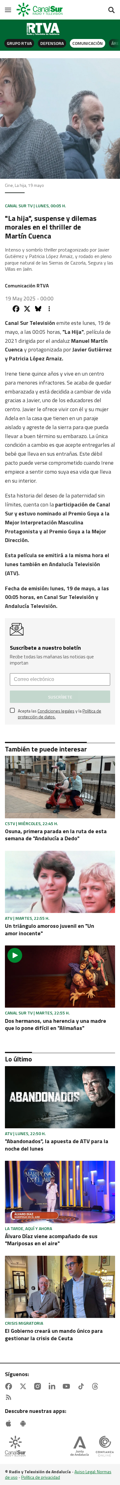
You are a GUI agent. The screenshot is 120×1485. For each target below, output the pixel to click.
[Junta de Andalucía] (79, 1447)
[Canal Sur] (40, 10)
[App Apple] (10, 1423)
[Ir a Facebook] (10, 1386)
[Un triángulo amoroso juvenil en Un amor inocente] (60, 882)
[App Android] (24, 1423)
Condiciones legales (56, 711)
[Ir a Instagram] (39, 1386)
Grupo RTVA (19, 43)
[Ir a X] (24, 1386)
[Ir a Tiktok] (82, 1386)
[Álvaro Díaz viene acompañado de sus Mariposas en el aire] (60, 1192)
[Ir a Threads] (96, 1386)
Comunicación (87, 43)
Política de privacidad (40, 1477)
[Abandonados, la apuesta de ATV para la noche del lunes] (60, 1097)
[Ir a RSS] (10, 1397)
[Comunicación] (43, 29)
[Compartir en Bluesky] (38, 308)
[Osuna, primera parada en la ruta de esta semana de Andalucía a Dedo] (60, 787)
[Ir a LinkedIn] (53, 1386)
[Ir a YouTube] (68, 1386)
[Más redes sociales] (49, 308)
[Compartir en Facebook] (16, 308)
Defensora (52, 43)
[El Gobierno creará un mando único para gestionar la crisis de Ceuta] (60, 1287)
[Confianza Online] (104, 1447)
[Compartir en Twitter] (27, 308)
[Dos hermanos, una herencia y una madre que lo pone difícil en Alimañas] (60, 976)
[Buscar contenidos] (111, 10)
